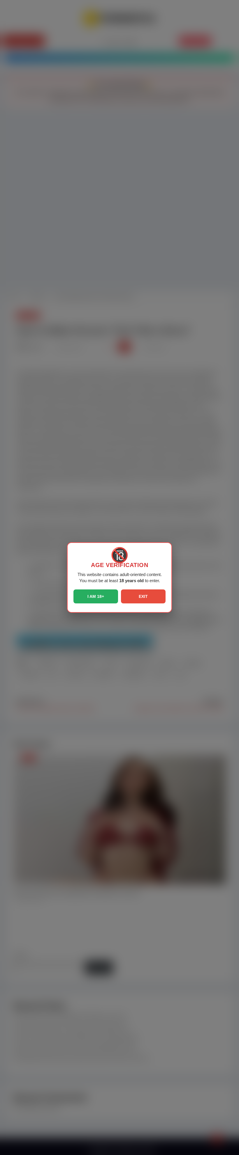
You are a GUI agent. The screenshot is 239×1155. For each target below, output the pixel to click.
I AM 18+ (95, 596)
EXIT (143, 596)
